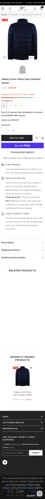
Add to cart (17, 138)
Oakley (22, 389)
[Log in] (35, 8)
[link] (22, 338)
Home (4, 14)
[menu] (2, 8)
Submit (36, 453)
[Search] (9, 8)
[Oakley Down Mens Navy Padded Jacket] (22, 376)
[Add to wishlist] (37, 138)
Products (14, 14)
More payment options (22, 152)
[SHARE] (42, 138)
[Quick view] (31, 368)
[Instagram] (4, 462)
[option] (22, 39)
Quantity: (6, 125)
